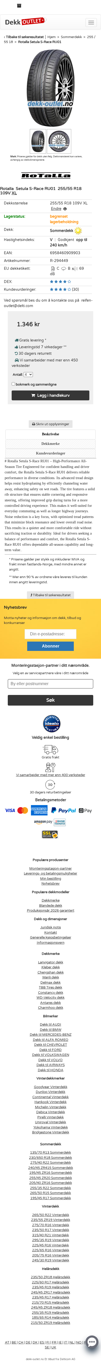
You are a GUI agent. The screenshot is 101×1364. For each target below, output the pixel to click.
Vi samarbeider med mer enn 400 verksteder (50, 775)
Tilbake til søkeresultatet (25, 37)
